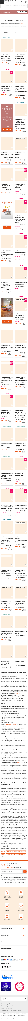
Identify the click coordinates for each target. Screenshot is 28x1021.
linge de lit (17, 693)
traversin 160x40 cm (10, 854)
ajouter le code (23, 11)
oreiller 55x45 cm (18, 853)
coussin (22, 675)
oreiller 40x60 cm (18, 851)
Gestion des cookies (6, 1008)
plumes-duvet (8, 724)
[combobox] (14, 6)
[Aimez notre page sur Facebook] (2, 967)
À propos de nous (6, 942)
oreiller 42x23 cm (10, 853)
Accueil (2, 16)
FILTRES (6, 33)
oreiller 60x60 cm (10, 850)
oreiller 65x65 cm (18, 850)
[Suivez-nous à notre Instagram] (8, 967)
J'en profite (7, 321)
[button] (14, 999)
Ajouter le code (7, 129)
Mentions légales (5, 1006)
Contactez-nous (6, 948)
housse (18, 762)
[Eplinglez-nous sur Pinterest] (11, 967)
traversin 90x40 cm (20, 854)
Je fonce (7, 227)
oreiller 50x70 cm (9, 851)
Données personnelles (17, 1006)
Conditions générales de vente (9, 1004)
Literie (7, 16)
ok (25, 871)
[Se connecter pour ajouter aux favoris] (12, 49)
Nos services (5, 935)
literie (22, 23)
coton (14, 724)
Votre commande (6, 928)
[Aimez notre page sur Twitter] (5, 967)
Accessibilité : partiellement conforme (11, 1010)
